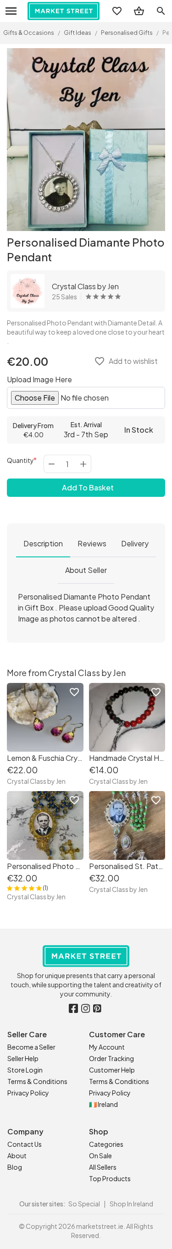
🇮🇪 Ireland (103, 1104)
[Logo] (64, 11)
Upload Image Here (39, 379)
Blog (14, 1167)
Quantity (20, 460)
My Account (107, 1047)
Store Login (25, 1070)
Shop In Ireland (131, 1203)
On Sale (100, 1155)
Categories (106, 1144)
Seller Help (23, 1058)
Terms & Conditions (37, 1081)
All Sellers (103, 1167)
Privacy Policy (28, 1093)
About (17, 1155)
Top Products (110, 1178)
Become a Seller (31, 1047)
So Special (84, 1203)
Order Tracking (111, 1058)
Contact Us (24, 1144)
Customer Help (112, 1070)
